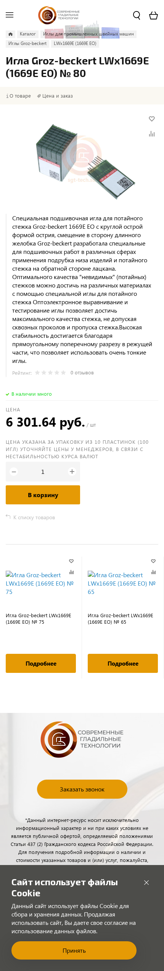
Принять (74, 950)
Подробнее (41, 663)
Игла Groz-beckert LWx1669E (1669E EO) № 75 (38, 618)
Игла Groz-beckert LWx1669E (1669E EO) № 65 (120, 618)
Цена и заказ (57, 96)
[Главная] (10, 34)
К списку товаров (34, 517)
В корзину (43, 495)
